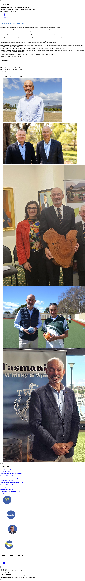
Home (4, 13)
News (4, 15)
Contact (4, 17)
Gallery (4, 16)
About (4, 14)
